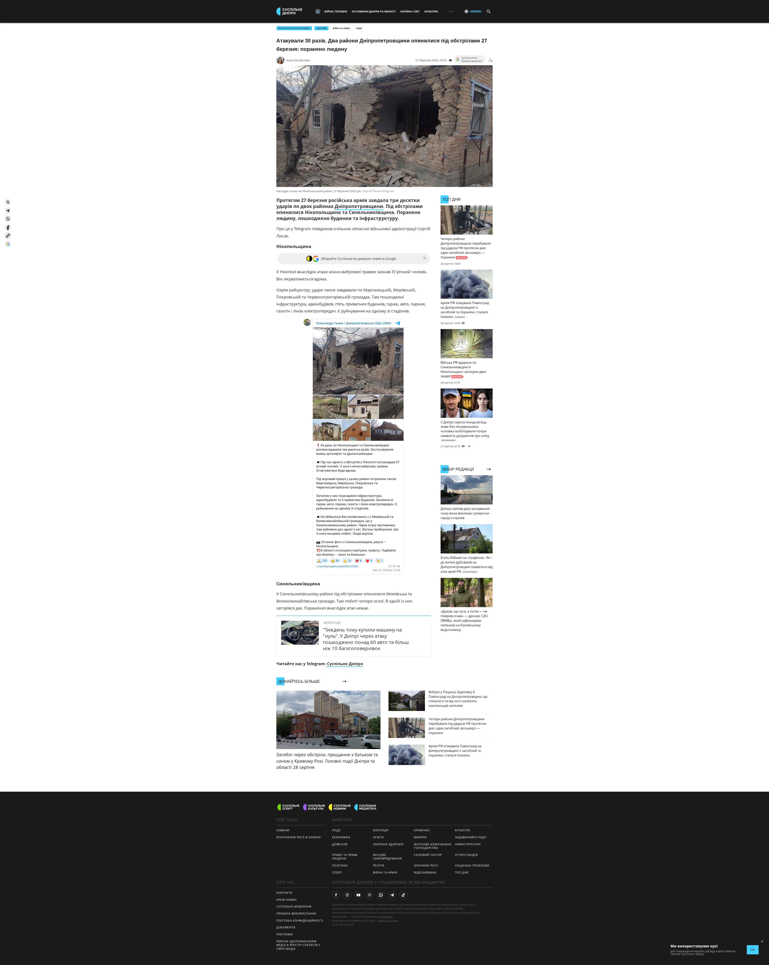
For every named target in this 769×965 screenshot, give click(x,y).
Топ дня (461, 872)
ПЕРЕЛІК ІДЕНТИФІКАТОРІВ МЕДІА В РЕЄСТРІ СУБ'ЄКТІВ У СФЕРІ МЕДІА (298, 945)
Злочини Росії (426, 865)
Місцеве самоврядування (387, 857)
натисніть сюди (388, 920)
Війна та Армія (341, 28)
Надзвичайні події (470, 837)
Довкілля (340, 844)
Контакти (284, 893)
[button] (7, 202)
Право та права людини (344, 857)
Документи (285, 927)
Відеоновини (425, 872)
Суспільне (386, 916)
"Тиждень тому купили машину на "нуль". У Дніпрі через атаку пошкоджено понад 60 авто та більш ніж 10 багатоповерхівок (366, 639)
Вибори (420, 837)
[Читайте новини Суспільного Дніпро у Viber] (370, 895)
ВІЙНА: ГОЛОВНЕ (335, 11)
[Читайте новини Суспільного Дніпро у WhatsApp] (381, 895)
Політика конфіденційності (299, 920)
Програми (284, 934)
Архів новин (286, 900)
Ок (753, 949)
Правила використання (296, 913)
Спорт (337, 872)
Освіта (378, 837)
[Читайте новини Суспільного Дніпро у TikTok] (403, 895)
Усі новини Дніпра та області (374, 11)
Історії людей (466, 855)
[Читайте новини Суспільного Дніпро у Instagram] (347, 895)
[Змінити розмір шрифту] (491, 60)
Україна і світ (410, 11)
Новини (283, 830)
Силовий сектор (428, 855)
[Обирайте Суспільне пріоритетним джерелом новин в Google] (7, 244)
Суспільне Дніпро (344, 663)
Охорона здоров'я (388, 844)
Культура (431, 11)
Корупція (380, 830)
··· (451, 11)
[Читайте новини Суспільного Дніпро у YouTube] (358, 895)
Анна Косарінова (298, 60)
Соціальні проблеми (472, 865)
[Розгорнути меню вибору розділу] (317, 11)
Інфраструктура (468, 844)
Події (359, 28)
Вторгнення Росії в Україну (294, 28)
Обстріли (321, 28)
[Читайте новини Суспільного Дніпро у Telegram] (392, 895)
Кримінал (422, 830)
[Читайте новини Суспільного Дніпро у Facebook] (336, 895)
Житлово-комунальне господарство (433, 846)
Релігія (378, 865)
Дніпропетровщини (359, 206)
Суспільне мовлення (293, 906)
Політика (340, 865)
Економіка (341, 837)
